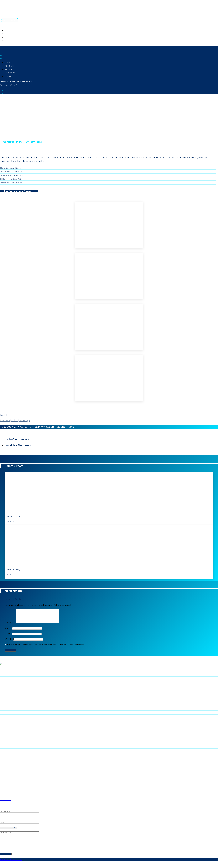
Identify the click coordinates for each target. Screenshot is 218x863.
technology (24, 420)
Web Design (5, 699)
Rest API (3, 771)
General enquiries (7, 753)
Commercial (10, 522)
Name (8, 628)
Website (9, 639)
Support (3, 688)
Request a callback (8, 760)
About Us (3, 719)
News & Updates (6, 730)
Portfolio (3, 695)
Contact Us (4, 740)
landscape (5, 420)
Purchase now (5, 685)
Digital (3, 415)
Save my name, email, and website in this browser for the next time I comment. (45, 645)
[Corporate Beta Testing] (17, 14)
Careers (3, 733)
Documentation (6, 692)
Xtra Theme (4, 702)
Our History (4, 723)
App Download (6, 706)
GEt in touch (5, 764)
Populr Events (5, 767)
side (16, 420)
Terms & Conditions (7, 737)
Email (8, 633)
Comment (10, 622)
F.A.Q (2, 757)
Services (3, 726)
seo (12, 420)
